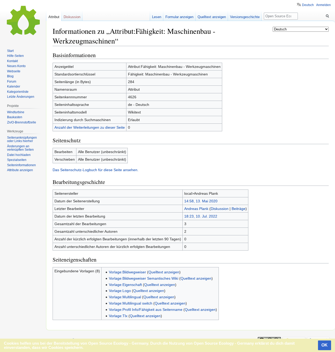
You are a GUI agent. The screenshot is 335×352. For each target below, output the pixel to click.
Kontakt (12, 61)
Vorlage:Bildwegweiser (127, 272)
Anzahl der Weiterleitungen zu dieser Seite (89, 127)
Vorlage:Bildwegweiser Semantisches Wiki (143, 278)
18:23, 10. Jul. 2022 (200, 216)
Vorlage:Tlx (118, 316)
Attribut (53, 17)
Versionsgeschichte (245, 17)
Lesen (156, 17)
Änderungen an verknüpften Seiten (20, 148)
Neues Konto (16, 66)
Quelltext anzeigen (163, 272)
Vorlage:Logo (120, 291)
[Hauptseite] (23, 21)
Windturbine (15, 112)
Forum (11, 81)
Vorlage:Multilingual (125, 297)
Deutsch (308, 5)
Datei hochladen (19, 155)
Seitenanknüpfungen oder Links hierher (22, 139)
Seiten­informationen (21, 165)
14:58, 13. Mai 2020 (200, 201)
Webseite (13, 71)
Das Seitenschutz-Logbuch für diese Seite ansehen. (95, 170)
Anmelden (323, 5)
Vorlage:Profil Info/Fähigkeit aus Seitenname (145, 309)
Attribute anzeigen (20, 170)
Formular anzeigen (179, 17)
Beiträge (238, 209)
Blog (10, 76)
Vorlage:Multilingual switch (130, 303)
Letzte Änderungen (20, 97)
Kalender (13, 86)
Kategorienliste (18, 92)
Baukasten (14, 117)
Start (10, 51)
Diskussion (219, 209)
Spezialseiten (16, 160)
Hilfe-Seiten (15, 56)
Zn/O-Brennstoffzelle (21, 122)
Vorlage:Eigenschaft (125, 285)
